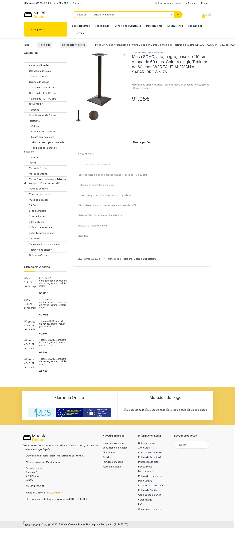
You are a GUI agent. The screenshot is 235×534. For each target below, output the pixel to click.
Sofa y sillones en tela (40, 227)
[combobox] (81, 14)
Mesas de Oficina (38, 173)
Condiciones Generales (127, 25)
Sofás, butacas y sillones (42, 233)
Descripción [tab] (141, 142)
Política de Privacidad (149, 457)
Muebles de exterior (39, 194)
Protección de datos (148, 461)
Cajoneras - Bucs (38, 76)
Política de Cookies (148, 490)
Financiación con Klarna (150, 485)
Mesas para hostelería (73, 44)
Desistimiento (154, 25)
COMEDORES (36, 104)
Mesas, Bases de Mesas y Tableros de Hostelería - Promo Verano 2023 (45, 181)
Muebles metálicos (38, 199)
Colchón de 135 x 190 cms (42, 93)
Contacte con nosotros (150, 509)
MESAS (32, 162)
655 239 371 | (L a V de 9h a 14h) (46, 3)
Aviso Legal (144, 447)
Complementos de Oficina (42, 115)
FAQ (140, 504)
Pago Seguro (102, 25)
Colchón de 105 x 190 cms (42, 87)
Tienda (191, 3)
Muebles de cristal (38, 188)
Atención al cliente (112, 466)
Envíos (80, 33)
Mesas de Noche (38, 168)
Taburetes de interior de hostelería (40, 149)
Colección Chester (38, 255)
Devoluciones (175, 25)
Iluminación (34, 157)
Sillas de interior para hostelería (47, 142)
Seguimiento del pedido (169, 3)
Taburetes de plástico (40, 249)
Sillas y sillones (36, 222)
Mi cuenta (206, 3)
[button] (124, 55)
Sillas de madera (37, 210)
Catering (35, 126)
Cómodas (34, 109)
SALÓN (32, 205)
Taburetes (34, 238)
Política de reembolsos (150, 476)
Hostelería (44, 44)
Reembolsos (195, 25)
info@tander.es (54, 492)
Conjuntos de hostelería (43, 131)
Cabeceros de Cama (40, 71)
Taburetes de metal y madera (44, 244)
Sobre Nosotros (81, 25)
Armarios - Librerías (39, 65)
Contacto (77, 3)
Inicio (26, 44)
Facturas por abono (113, 461)
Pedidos (107, 457)
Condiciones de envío (149, 494)
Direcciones (109, 452)
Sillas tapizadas (37, 216)
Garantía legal (145, 499)
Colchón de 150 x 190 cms (42, 98)
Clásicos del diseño (39, 82)
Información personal (113, 443)
